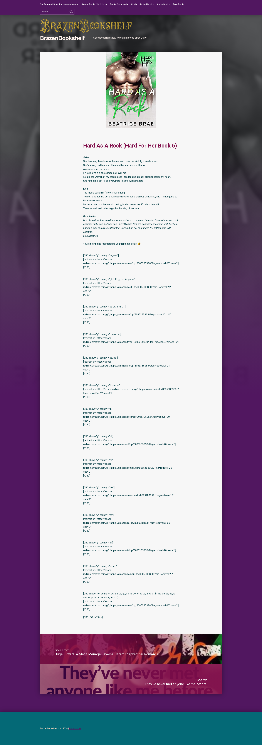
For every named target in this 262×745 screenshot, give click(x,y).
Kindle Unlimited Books (142, 4)
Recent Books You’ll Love (94, 4)
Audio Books (163, 4)
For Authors (75, 728)
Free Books (179, 4)
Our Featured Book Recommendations (59, 4)
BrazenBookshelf (62, 38)
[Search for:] (57, 12)
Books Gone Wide (119, 4)
